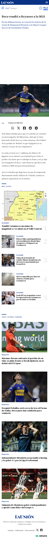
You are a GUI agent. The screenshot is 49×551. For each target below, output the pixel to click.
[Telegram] (36, 128)
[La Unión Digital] (7, 2)
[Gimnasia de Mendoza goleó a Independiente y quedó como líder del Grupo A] (24, 484)
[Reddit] (30, 128)
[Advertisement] (24, 58)
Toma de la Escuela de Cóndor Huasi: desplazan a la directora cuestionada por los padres (28, 261)
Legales (28, 524)
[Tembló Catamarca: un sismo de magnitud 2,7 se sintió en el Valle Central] (24, 205)
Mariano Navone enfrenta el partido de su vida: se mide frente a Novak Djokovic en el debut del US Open (23, 361)
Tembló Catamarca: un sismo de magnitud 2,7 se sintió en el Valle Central (22, 227)
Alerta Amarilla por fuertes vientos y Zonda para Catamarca (28, 279)
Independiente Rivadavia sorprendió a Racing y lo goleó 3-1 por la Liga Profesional (24, 459)
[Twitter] (18, 128)
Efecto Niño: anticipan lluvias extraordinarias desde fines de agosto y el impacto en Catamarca (28, 242)
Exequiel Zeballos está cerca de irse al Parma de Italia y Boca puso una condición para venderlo (24, 411)
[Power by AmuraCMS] (41, 535)
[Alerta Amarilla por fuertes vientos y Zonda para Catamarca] (8, 279)
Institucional (19, 530)
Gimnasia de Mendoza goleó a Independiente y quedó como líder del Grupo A (24, 506)
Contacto (11, 530)
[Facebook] (24, 128)
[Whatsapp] (12, 128)
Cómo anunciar (30, 530)
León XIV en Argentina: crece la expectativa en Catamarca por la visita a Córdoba (28, 297)
